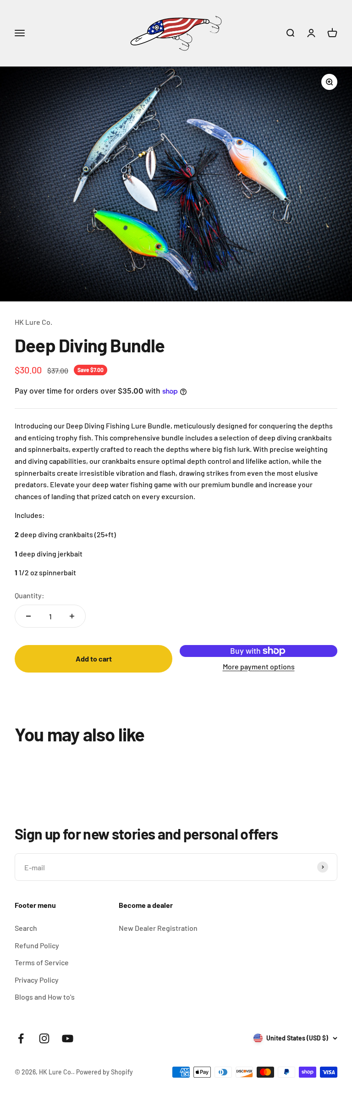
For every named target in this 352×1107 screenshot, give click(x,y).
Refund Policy (37, 945)
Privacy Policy (37, 979)
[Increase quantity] (72, 616)
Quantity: (29, 595)
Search (26, 927)
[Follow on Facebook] (21, 1038)
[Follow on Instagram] (44, 1038)
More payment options (259, 666)
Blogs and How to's (45, 996)
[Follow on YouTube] (67, 1038)
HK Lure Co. (33, 321)
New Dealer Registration (158, 927)
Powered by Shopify (104, 1072)
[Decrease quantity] (28, 616)
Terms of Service (42, 962)
